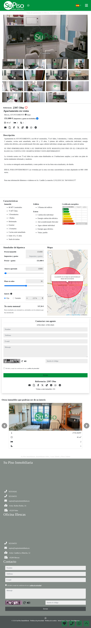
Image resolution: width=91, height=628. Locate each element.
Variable (18, 298)
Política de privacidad (37, 620)
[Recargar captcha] (22, 361)
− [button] (50, 256)
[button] (4, 425)
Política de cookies (51, 620)
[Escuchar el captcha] (25, 361)
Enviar (45, 375)
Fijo (7, 298)
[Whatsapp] (28, 5)
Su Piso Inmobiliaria (23, 620)
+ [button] (50, 252)
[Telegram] (36, 127)
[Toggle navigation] (86, 5)
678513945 (41, 325)
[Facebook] (14, 127)
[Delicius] (23, 127)
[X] (18, 127)
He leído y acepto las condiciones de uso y (22, 368)
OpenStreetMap (76, 315)
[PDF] (10, 127)
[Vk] (27, 127)
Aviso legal (61, 620)
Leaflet (68, 315)
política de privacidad (33, 368)
